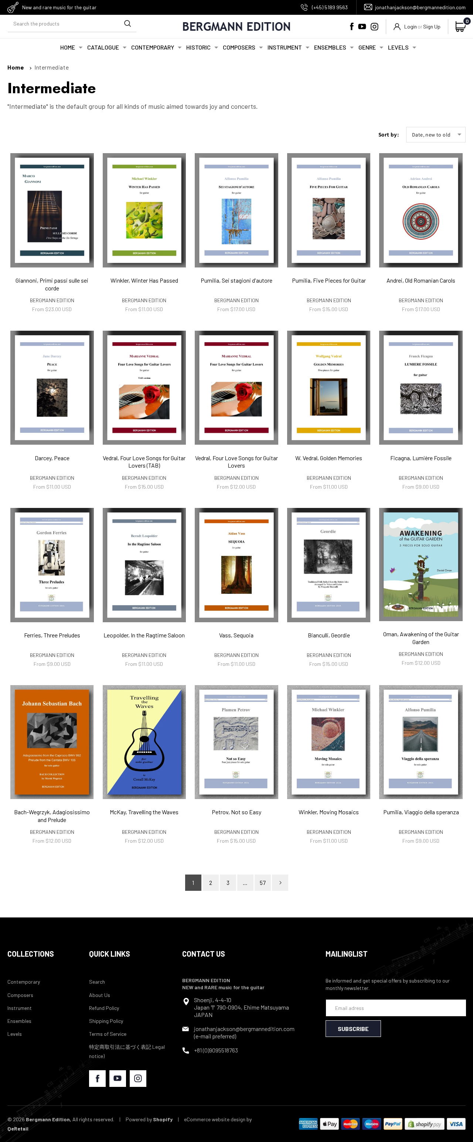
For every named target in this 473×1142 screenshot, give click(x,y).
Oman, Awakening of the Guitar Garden (421, 637)
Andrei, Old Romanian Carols (421, 280)
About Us (99, 995)
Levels (14, 1034)
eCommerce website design (214, 1119)
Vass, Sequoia (236, 635)
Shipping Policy (106, 1021)
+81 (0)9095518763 (216, 1050)
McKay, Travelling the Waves (144, 811)
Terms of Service (107, 1034)
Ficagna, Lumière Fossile (421, 457)
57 (263, 882)
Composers (20, 995)
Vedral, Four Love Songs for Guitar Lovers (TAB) (144, 461)
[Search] (127, 24)
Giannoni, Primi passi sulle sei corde (52, 284)
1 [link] (193, 882)
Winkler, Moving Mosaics (329, 811)
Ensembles (19, 1021)
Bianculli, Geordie (329, 635)
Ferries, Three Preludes (52, 635)
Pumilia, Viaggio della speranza (421, 811)
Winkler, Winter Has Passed (144, 280)
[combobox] (72, 24)
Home (15, 67)
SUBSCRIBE (353, 1028)
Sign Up (431, 26)
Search (97, 981)
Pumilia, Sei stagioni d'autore (236, 280)
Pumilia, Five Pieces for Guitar (329, 280)
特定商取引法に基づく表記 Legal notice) (127, 1051)
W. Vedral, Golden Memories (328, 457)
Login (410, 26)
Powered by (149, 1119)
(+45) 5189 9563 (330, 7)
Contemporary (23, 981)
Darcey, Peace (52, 457)
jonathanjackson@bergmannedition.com (420, 7)
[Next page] (280, 883)
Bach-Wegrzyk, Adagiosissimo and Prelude (52, 815)
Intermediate (51, 67)
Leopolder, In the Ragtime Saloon (144, 635)
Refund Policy (104, 1008)
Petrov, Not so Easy (236, 811)
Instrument (19, 1008)
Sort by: (388, 134)
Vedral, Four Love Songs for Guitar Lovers (236, 461)
